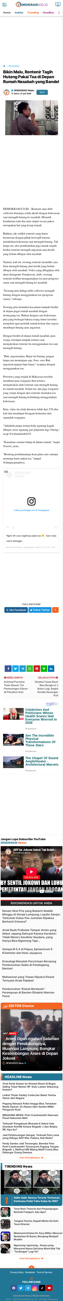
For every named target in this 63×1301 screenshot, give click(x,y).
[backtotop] (31, 1268)
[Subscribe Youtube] (49, 1288)
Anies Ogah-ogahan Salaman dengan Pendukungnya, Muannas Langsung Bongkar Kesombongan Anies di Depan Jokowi (30, 1048)
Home (7, 12)
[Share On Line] (44, 668)
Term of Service (44, 1272)
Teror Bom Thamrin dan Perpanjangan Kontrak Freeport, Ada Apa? (36, 1210)
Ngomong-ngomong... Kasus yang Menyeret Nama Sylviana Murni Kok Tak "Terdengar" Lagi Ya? (37, 1248)
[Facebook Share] (8, 668)
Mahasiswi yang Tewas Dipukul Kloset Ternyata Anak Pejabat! (28, 978)
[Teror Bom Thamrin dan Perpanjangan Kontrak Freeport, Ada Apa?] (5, 1212)
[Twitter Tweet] (15, 668)
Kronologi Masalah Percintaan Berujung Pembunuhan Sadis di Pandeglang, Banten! (29, 965)
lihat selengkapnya (30, 1157)
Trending (33, 12)
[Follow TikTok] (42, 1288)
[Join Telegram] (28, 1288)
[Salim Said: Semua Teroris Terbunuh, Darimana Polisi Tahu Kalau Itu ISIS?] (31, 1187)
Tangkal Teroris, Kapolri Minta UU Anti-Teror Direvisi (36, 1222)
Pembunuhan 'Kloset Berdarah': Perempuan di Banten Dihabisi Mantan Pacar (28, 992)
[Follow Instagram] (35, 1288)
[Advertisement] (32, 36)
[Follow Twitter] (21, 1288)
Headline (48, 12)
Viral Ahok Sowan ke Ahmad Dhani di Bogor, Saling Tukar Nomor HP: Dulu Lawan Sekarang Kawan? (30, 1086)
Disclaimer (30, 1272)
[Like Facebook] (13, 1288)
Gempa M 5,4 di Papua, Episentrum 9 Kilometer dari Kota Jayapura (27, 951)
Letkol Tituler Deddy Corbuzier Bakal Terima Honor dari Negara (29, 1097)
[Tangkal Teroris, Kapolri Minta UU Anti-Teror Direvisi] (5, 1224)
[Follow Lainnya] (55, 610)
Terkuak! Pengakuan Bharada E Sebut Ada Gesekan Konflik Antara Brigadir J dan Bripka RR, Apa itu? (29, 1126)
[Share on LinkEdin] (51, 668)
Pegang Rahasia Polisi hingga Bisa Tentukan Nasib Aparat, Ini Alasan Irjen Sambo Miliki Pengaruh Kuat (29, 1106)
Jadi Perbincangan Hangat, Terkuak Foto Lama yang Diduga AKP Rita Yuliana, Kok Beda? (30, 1137)
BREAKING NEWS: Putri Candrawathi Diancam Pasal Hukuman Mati (30, 1117)
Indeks (19, 12)
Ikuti (42, 92)
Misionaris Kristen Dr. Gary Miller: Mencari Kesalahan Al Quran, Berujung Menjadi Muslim (38, 1236)
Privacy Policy (17, 1272)
